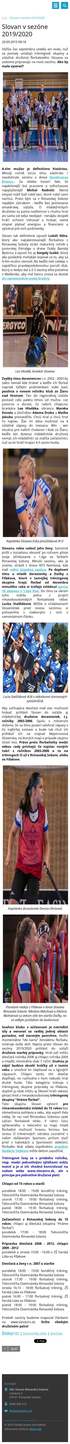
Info (4, 18)
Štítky (7, 1333)
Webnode (35, 1429)
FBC (16, 1333)
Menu (55, 5)
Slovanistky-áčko (35, 1333)
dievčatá (56, 1333)
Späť (14, 1349)
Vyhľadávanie (64, 5)
